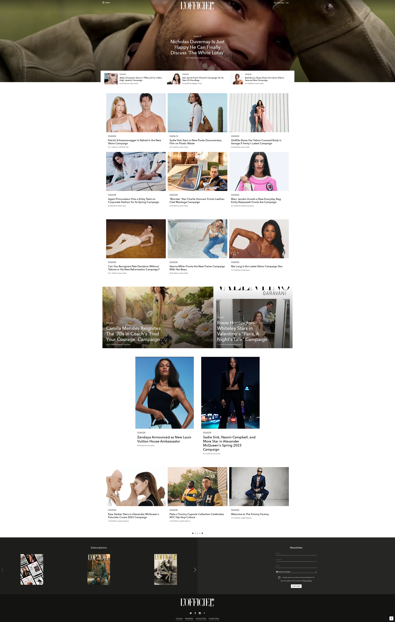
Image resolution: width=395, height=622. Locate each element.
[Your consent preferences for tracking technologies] (391, 618)
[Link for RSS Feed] (204, 613)
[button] (195, 570)
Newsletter (189, 618)
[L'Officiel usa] (197, 5)
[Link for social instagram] (200, 614)
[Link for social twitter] (191, 614)
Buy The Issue (279, 3)
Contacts (179, 618)
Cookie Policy (214, 618)
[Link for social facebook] (195, 614)
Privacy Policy (307, 581)
